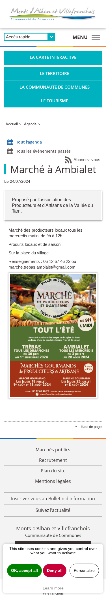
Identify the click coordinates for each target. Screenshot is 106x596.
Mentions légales (53, 481)
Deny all (54, 570)
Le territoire (54, 73)
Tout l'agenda (29, 142)
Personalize (84, 570)
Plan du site (53, 470)
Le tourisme (54, 100)
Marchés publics (53, 449)
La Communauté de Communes (55, 87)
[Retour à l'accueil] (53, 14)
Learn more (53, 588)
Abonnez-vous (86, 159)
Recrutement (53, 460)
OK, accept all (24, 570)
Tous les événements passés (43, 151)
